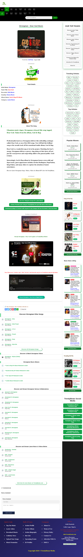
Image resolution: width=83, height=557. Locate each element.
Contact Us (47, 535)
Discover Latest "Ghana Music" (73, 35)
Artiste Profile (29, 525)
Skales (77, 112)
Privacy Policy (48, 532)
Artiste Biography (31, 532)
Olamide (69, 94)
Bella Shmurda (69, 103)
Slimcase (69, 127)
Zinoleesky (77, 103)
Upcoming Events (30, 539)
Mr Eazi (76, 100)
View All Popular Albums (73, 191)
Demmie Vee (68, 121)
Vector (73, 118)
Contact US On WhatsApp (70, 544)
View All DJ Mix (73, 390)
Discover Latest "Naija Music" (72, 31)
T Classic (76, 115)
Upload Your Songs (12, 539)
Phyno (77, 91)
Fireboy (77, 82)
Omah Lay (76, 94)
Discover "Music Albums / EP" (72, 53)
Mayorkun (68, 88)
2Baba (69, 77)
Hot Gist (28, 535)
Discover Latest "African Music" (73, 40)
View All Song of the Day (73, 254)
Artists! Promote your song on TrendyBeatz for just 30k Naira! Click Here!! (31, 204)
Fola (76, 105)
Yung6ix (72, 132)
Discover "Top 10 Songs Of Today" (72, 49)
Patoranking (69, 100)
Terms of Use (48, 529)
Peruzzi (76, 130)
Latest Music (11, 100)
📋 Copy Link (23, 309)
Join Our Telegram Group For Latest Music (31, 200)
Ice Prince (69, 130)
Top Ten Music (11, 525)
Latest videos (10, 529)
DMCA (46, 542)
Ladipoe (67, 118)
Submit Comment (8, 512)
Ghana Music (11, 95)
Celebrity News (11, 535)
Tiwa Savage (76, 97)
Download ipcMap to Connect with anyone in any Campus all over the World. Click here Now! (31, 208)
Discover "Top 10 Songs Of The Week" (72, 44)
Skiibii (69, 124)
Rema (76, 85)
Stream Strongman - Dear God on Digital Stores (31, 297)
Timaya (75, 124)
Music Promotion (11, 542)
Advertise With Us (50, 539)
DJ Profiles (28, 542)
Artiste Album (29, 529)
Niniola (69, 115)
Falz (72, 82)
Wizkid (72, 91)
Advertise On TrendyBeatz (72, 62)
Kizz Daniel (70, 85)
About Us (72, 65)
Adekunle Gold (69, 112)
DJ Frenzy (76, 127)
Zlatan (67, 82)
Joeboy (69, 80)
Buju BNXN (76, 121)
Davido (75, 80)
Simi (67, 91)
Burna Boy (75, 77)
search (55, 17)
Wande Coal (68, 97)
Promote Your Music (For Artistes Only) (73, 58)
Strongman (12, 87)
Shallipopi (70, 105)
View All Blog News (72, 348)
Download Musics (12, 532)
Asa (79, 118)
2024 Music (11, 92)
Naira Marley (76, 88)
